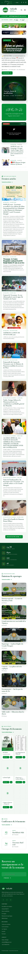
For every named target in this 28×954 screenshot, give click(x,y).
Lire (6, 757)
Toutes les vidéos (6, 579)
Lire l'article (6, 73)
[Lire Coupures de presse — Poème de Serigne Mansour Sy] (7, 793)
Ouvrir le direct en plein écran (14, 141)
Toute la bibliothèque (7, 732)
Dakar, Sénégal (5, 940)
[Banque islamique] (14, 33)
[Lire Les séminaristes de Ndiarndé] (20, 743)
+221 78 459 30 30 (5, 944)
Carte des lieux (5, 927)
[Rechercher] (21, 10)
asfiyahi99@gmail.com (6, 942)
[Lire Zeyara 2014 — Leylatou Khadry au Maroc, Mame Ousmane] (20, 768)
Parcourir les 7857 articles (13, 536)
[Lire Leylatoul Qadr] (7, 768)
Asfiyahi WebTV (5, 909)
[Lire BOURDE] (7, 743)
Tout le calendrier (6, 825)
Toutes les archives (6, 182)
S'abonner (6, 878)
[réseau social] (21, 2)
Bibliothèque (5, 918)
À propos (4, 934)
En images (4, 913)
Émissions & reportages (7, 916)
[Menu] (25, 10)
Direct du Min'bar (5, 911)
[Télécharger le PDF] (11, 757)
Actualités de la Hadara (7, 906)
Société (3, 931)
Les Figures (4, 929)
